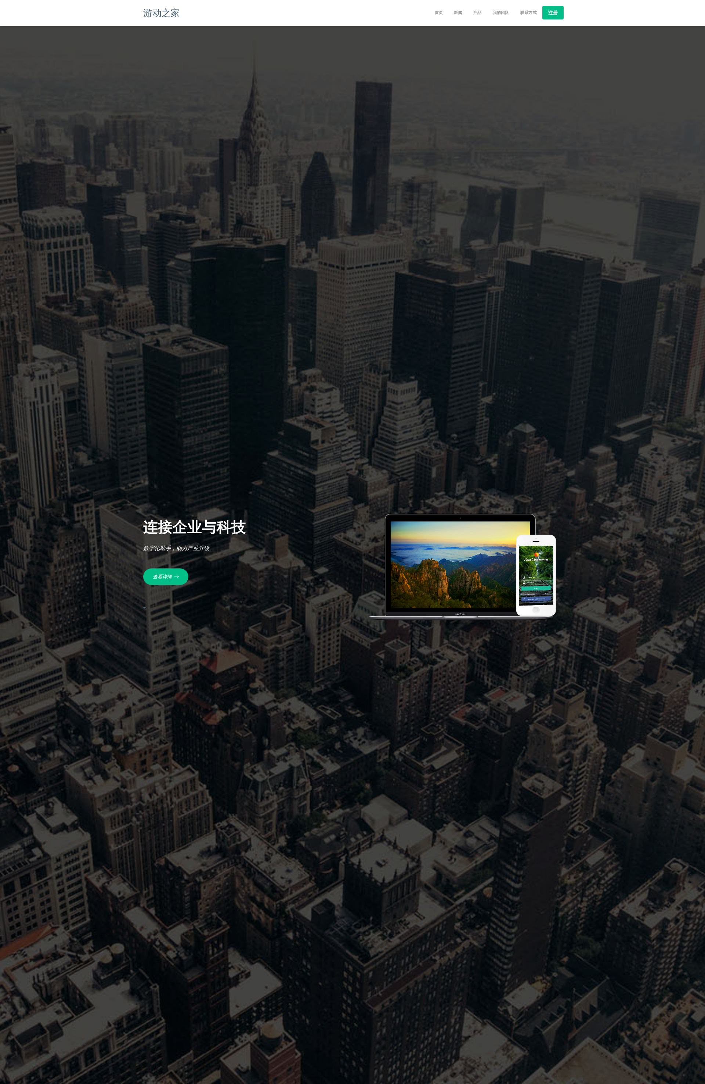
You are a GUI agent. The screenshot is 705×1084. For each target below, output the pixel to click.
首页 (439, 12)
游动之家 (161, 12)
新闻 (458, 12)
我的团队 (501, 12)
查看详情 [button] (163, 576)
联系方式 (528, 12)
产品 (477, 12)
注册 (553, 12)
